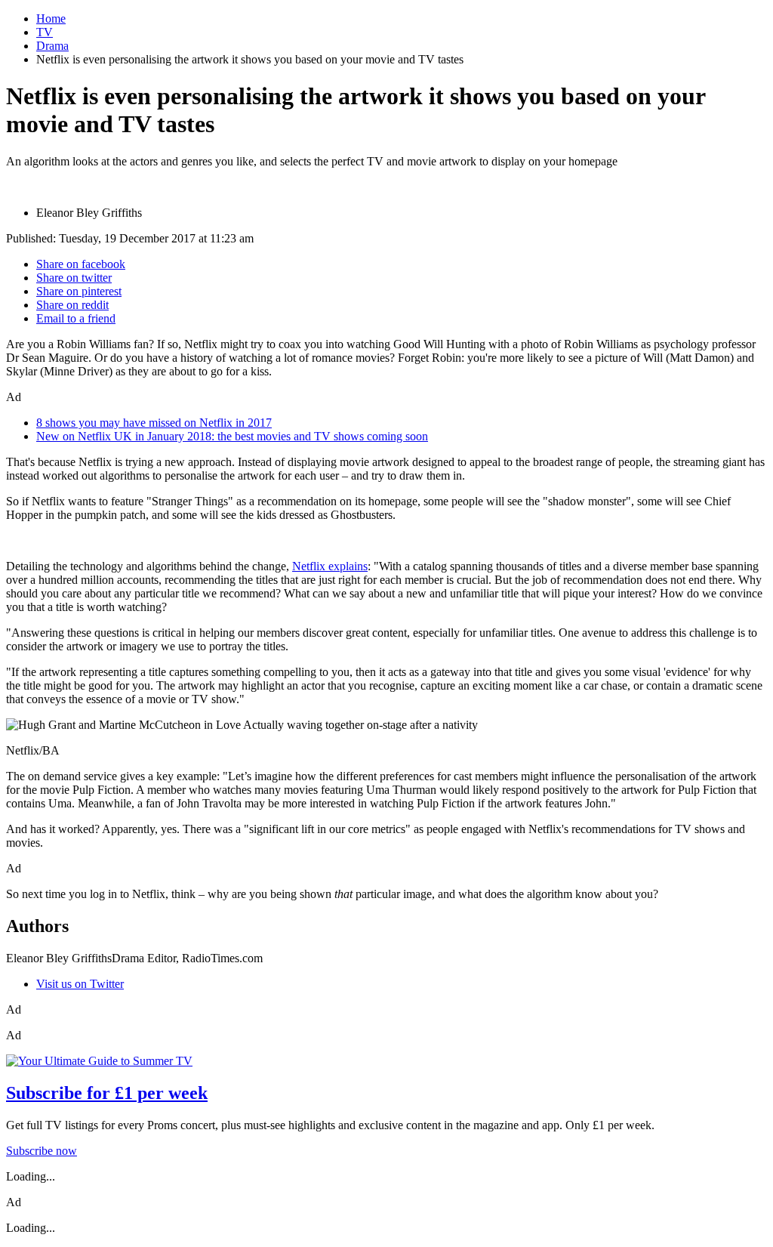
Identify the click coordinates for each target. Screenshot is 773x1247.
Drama (52, 45)
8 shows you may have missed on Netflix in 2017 (154, 422)
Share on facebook (80, 264)
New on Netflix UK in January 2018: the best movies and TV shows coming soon (232, 436)
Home (51, 18)
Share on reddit (72, 304)
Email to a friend (75, 318)
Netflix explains (330, 566)
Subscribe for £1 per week (107, 1093)
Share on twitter (74, 277)
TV (44, 32)
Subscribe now (41, 1150)
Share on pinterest (79, 291)
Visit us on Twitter (80, 983)
